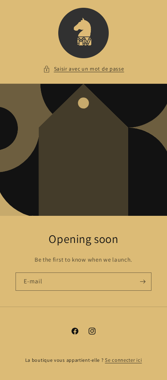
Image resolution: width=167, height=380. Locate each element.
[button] (83, 69)
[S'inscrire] (142, 281)
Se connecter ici (123, 360)
